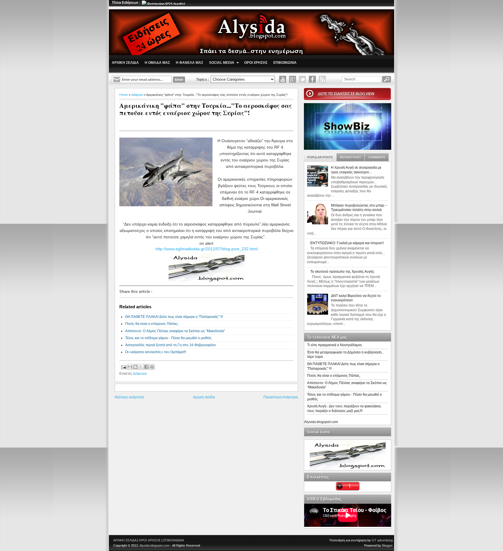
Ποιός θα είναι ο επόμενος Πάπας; (151, 324)
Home (123, 94)
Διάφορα (137, 94)
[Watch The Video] (282, 79)
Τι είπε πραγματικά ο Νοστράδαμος (334, 345)
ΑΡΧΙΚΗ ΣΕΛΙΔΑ (124, 540)
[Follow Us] (302, 79)
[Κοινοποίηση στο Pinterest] (152, 367)
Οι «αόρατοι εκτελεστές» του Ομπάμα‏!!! (155, 352)
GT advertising (382, 540)
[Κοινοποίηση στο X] (141, 367)
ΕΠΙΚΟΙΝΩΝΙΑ (173, 540)
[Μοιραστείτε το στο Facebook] (146, 367)
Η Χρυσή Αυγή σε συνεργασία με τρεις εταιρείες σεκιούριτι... (356, 170)
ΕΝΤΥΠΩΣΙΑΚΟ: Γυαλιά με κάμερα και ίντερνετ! (347, 243)
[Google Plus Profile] (292, 79)
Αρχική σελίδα (204, 397)
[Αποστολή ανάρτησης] (123, 367)
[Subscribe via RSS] (322, 79)
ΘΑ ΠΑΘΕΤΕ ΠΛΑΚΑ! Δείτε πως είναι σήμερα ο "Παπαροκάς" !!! (174, 317)
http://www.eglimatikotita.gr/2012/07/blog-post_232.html (206, 249)
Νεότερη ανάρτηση (129, 397)
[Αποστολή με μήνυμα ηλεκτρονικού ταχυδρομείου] (130, 367)
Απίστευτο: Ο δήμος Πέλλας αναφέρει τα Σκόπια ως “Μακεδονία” (175, 331)
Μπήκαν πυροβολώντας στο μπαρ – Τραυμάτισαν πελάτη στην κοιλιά (359, 207)
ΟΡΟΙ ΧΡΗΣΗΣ (150, 540)
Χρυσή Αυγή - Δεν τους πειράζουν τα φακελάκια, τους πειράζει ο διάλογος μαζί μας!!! (344, 408)
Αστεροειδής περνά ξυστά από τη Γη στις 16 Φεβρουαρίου (170, 345)
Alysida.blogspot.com (321, 422)
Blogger (387, 545)
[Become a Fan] (312, 79)
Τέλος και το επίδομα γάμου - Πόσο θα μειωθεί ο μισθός (168, 338)
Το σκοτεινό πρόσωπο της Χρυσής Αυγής (342, 272)
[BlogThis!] (135, 367)
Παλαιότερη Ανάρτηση (280, 397)
